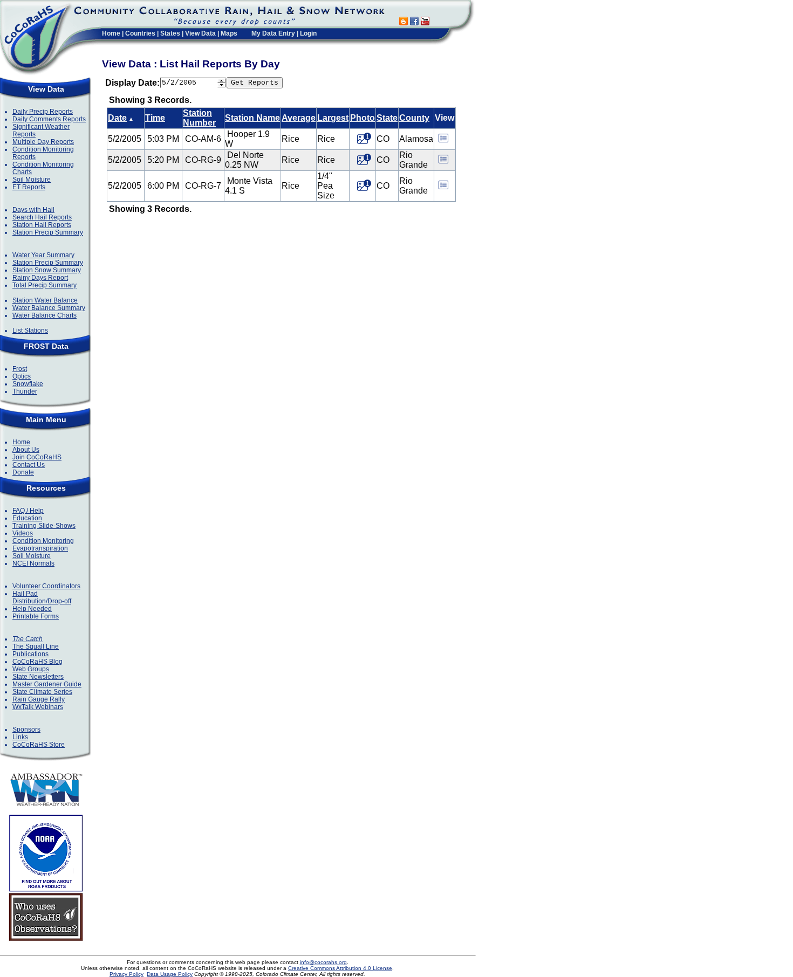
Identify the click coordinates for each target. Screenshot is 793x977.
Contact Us (28, 465)
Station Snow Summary (46, 270)
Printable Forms (35, 616)
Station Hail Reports (41, 225)
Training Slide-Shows (44, 525)
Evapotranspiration (40, 548)
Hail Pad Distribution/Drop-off (41, 597)
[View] (443, 141)
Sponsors (26, 729)
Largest (332, 117)
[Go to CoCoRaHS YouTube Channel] (425, 22)
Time (155, 117)
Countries (140, 33)
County (414, 117)
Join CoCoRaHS (36, 457)
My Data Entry (273, 33)
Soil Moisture (31, 179)
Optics (21, 376)
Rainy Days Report (40, 277)
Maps (229, 33)
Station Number (199, 117)
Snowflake (27, 384)
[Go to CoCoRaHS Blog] (403, 22)
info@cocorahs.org (323, 962)
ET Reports (28, 187)
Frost (19, 369)
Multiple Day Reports (43, 142)
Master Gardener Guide (46, 684)
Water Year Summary (43, 255)
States (170, 33)
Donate (23, 472)
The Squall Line (35, 646)
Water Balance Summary (48, 308)
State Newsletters (38, 676)
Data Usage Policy (170, 974)
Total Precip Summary (44, 285)
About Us (25, 449)
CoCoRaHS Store (38, 744)
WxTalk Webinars (37, 707)
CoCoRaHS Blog (37, 661)
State (387, 117)
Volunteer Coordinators (46, 586)
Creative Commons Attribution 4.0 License (340, 968)
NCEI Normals (33, 563)
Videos (22, 533)
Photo (362, 117)
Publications (30, 654)
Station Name (252, 117)
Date (117, 117)
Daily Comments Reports (49, 119)
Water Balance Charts (44, 315)
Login (308, 33)
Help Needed (32, 609)
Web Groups (30, 669)
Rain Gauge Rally (38, 699)
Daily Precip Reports (42, 111)
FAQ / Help (28, 510)
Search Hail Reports (42, 217)
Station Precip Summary (47, 232)
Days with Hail (33, 210)
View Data (200, 33)
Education (27, 518)
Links (20, 737)
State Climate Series (42, 692)
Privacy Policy (126, 974)
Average (299, 117)
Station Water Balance (45, 300)
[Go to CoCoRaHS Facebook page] (414, 22)
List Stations (30, 330)
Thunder (24, 391)
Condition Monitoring (43, 541)
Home (111, 33)
